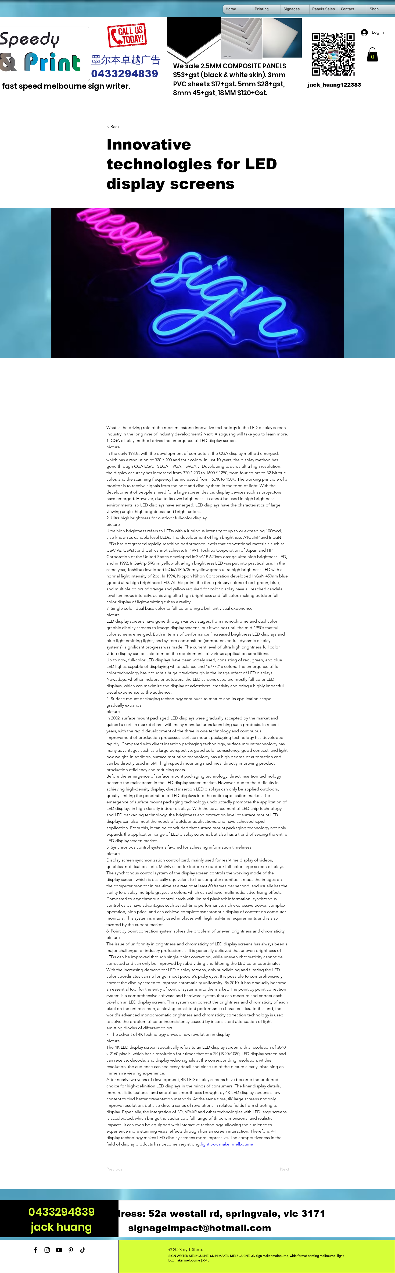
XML (206, 1260)
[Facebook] (35, 1250)
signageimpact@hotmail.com (199, 1228)
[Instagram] (47, 1250)
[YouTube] (59, 1250)
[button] (372, 54)
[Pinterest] (70, 1250)
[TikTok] (82, 1250)
